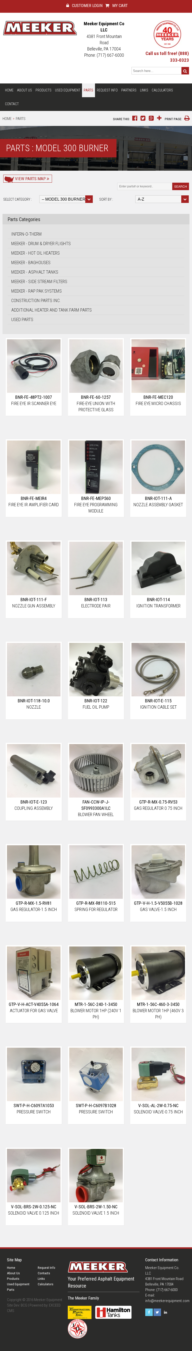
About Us (24, 90)
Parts (88, 90)
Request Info (107, 90)
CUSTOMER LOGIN (86, 5)
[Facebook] (149, 1312)
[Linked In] (165, 1312)
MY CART (119, 5)
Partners (128, 90)
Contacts (44, 1273)
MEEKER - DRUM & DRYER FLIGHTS (41, 243)
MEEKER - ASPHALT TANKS (34, 272)
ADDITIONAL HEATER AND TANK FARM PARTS (51, 310)
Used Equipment (67, 90)
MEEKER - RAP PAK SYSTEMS (36, 291)
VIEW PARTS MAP (30, 178)
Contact (12, 104)
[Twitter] (157, 1312)
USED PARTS (22, 319)
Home (9, 90)
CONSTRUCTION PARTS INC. (36, 300)
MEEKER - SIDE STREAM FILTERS (39, 281)
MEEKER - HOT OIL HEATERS (35, 253)
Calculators (162, 90)
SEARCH (180, 186)
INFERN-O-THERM (26, 234)
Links (144, 90)
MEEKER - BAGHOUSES (30, 262)
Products (44, 90)
